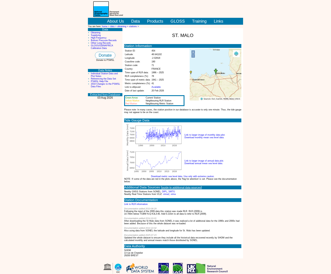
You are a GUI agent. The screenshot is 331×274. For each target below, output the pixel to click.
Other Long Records (101, 43)
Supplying (96, 35)
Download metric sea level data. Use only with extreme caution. (182, 176)
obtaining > (123, 26)
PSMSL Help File (99, 81)
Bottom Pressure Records (104, 40)
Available (156, 87)
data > (113, 26)
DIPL (164, 191)
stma (173, 194)
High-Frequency (99, 37)
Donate (105, 55)
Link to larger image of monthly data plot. (204, 135)
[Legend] (236, 53)
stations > (134, 26)
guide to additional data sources (181, 187)
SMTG (171, 191)
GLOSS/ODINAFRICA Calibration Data (102, 46)
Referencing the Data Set (103, 78)
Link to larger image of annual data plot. (204, 160)
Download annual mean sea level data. (203, 163)
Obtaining (95, 32)
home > (106, 26)
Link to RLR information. (136, 204)
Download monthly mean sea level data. (204, 137)
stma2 (166, 194)
